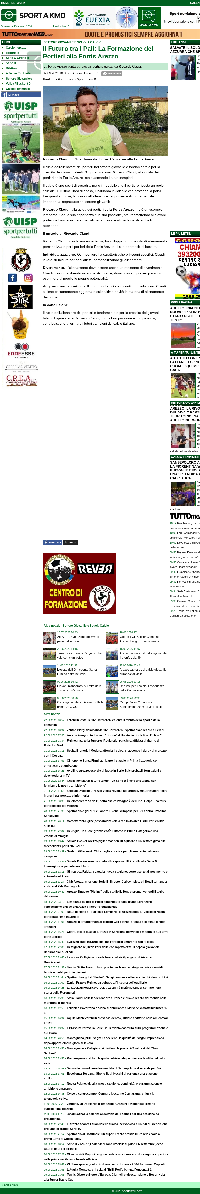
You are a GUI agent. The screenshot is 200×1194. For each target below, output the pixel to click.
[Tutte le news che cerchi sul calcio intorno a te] (33, 16)
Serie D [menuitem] (11, 63)
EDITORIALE (180, 42)
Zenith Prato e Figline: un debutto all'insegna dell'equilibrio (107, 982)
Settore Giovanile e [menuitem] (19, 78)
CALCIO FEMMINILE (185, 457)
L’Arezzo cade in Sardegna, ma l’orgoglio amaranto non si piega (110, 942)
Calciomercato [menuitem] (16, 47)
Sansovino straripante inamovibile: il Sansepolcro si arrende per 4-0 (114, 1068)
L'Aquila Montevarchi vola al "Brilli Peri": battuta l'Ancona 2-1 (109, 1169)
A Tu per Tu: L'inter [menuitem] (19, 73)
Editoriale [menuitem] (12, 53)
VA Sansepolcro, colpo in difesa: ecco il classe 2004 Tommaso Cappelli (116, 1164)
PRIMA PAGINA (181, 302)
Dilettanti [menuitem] (12, 68)
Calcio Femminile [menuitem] (18, 89)
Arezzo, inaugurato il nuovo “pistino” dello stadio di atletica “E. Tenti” (114, 735)
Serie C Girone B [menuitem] (17, 58)
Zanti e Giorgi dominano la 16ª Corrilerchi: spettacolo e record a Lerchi (115, 730)
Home (6, 42)
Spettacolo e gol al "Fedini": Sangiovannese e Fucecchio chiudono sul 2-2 (117, 977)
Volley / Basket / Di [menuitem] (18, 83)
